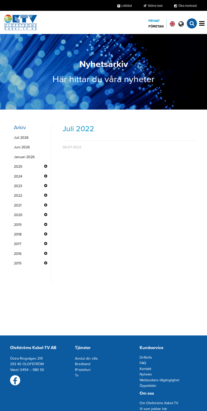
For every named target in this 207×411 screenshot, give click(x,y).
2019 (17, 225)
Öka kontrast (187, 6)
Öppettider (148, 386)
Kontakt (145, 369)
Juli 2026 (21, 137)
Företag (156, 26)
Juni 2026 (22, 147)
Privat (154, 21)
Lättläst (124, 6)
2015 (17, 263)
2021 (17, 205)
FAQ (143, 363)
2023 (18, 186)
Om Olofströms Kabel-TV (159, 403)
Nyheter (146, 374)
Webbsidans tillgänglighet (159, 380)
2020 (18, 215)
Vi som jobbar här (153, 409)
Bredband (82, 364)
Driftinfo (146, 357)
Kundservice (151, 347)
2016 (17, 254)
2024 (18, 176)
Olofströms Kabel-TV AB (33, 347)
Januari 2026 (24, 157)
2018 (17, 234)
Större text (155, 6)
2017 (17, 244)
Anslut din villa (86, 358)
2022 (18, 195)
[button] (181, 24)
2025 (18, 166)
